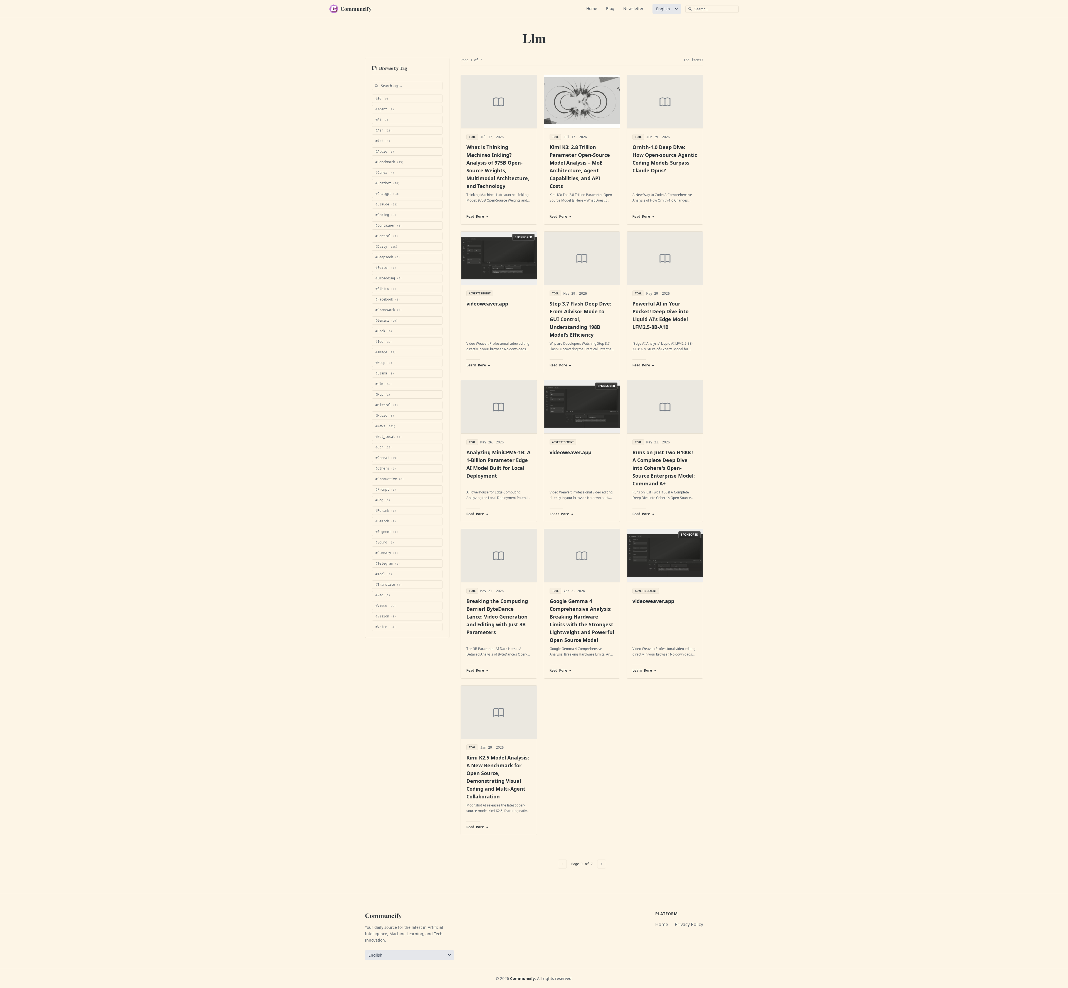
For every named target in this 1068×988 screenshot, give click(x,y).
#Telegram (387, 563)
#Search (385, 521)
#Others (385, 468)
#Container (388, 225)
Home (591, 8)
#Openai (386, 458)
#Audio (384, 151)
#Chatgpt (387, 194)
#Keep (383, 363)
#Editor (385, 268)
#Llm (383, 384)
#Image (385, 352)
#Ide (383, 342)
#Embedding (388, 278)
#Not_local (388, 437)
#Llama (384, 373)
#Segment (386, 532)
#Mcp (382, 394)
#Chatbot (387, 183)
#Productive (389, 479)
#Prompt (385, 489)
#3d (381, 99)
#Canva (384, 173)
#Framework (388, 310)
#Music (384, 416)
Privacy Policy (689, 924)
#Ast (382, 141)
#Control (386, 236)
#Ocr (383, 447)
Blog (610, 8)
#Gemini (386, 320)
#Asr (383, 130)
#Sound (384, 542)
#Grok (383, 331)
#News (385, 426)
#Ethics (385, 289)
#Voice (385, 627)
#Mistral (386, 405)
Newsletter (633, 8)
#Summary (386, 553)
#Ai (381, 120)
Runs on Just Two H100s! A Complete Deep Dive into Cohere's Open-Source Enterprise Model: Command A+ (663, 468)
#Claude (386, 204)
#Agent (384, 109)
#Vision (385, 616)
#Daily (386, 247)
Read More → (477, 217)
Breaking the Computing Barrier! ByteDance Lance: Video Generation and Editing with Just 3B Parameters (497, 617)
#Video (385, 606)
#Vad (382, 595)
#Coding (385, 215)
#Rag (382, 500)
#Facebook (387, 299)
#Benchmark (389, 162)
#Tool (383, 574)
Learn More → (478, 365)
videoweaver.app (487, 303)
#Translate (388, 585)
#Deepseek (387, 257)
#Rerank (385, 511)
